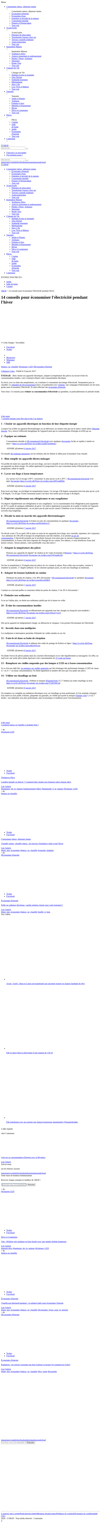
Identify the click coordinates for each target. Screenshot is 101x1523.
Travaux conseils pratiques (23, 40)
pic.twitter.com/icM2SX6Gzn (28, 646)
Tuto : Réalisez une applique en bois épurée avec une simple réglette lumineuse (33, 1241)
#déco (38, 789)
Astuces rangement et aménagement (26, 56)
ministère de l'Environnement (24, 385)
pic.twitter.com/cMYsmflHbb (52, 481)
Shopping (16, 61)
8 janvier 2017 (30, 650)
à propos (4, 1514)
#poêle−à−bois (44, 912)
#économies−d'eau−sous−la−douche (53, 1310)
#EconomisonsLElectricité (38, 441)
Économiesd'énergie (16, 132)
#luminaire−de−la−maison (12, 789)
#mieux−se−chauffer (9, 367)
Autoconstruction (19, 42)
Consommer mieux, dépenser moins (21, 7)
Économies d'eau (19, 16)
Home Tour (16, 63)
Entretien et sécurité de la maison (25, 18)
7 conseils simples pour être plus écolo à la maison (22, 418)
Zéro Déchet (17, 77)
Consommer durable (20, 21)
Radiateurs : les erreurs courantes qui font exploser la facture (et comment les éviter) (35, 1365)
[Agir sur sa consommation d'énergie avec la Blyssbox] (9, 1153)
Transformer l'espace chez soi (24, 37)
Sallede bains (15, 125)
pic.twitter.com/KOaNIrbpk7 (44, 444)
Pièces (9, 115)
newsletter (32, 1514)
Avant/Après (11, 28)
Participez (24, 1514)
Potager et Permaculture (21, 23)
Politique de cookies (65, 1514)
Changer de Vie (12, 68)
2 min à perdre (14, 1514)
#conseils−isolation (46, 850)
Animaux (15, 101)
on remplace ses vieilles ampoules (35, 668)
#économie (52, 1371)
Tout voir (15, 25)
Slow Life (16, 84)
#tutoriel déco (6, 1248)
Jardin (14, 129)
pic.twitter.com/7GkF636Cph (48, 683)
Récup (14, 108)
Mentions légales (44, 1514)
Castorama (10, 139)
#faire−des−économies (10, 850)
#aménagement (29, 789)
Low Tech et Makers (20, 87)
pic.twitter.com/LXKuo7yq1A (48, 613)
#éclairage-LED (7, 732)
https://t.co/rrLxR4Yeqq (22, 444)
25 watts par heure (63, 658)
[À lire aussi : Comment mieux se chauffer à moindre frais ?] (11, 720)
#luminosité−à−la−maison (52, 789)
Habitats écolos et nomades (23, 75)
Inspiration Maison (14, 47)
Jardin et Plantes (18, 98)
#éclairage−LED (26, 367)
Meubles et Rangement (21, 106)
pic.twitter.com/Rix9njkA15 (38, 523)
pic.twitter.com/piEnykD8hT (38, 580)
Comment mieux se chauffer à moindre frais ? (20, 725)
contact (54, 1514)
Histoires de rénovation (21, 35)
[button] (27, 148)
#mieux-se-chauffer (9, 793)
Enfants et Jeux (18, 103)
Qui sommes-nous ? (14, 155)
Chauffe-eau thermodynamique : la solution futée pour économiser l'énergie (32, 1303)
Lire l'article (6, 786)
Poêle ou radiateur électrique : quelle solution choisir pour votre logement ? (32, 905)
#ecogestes (66, 441)
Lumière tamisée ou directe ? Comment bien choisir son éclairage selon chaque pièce (36, 782)
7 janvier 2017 (30, 528)
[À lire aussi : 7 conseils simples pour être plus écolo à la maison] (11, 414)
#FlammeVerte (52, 681)
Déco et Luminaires (20, 110)
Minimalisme (17, 82)
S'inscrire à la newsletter (16, 153)
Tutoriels (10, 91)
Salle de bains (12, 284)
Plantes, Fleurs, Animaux (22, 58)
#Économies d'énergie (43, 367)
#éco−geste (42, 1371)
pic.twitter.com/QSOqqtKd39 (50, 555)
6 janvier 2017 (30, 448)
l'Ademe (61, 385)
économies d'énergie (57, 387)
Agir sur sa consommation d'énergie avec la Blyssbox (23, 1157)
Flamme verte (81, 695)
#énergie (68, 553)
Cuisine (15, 122)
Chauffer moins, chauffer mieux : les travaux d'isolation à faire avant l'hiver (32, 843)
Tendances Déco (18, 54)
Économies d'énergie (20, 14)
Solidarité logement (20, 80)
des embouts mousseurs (20, 454)
